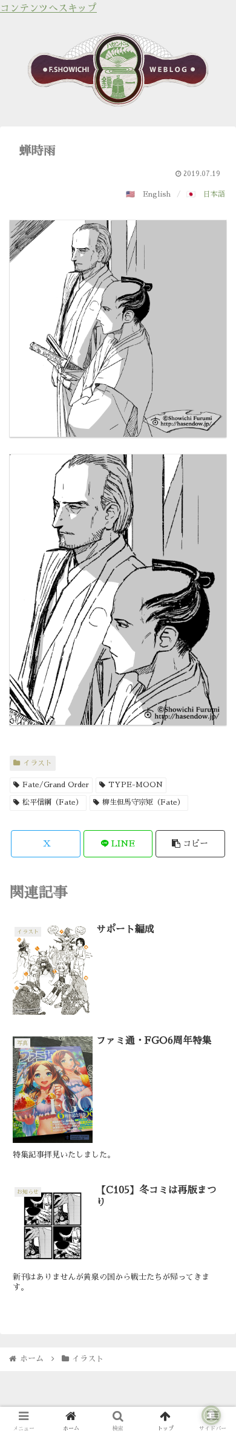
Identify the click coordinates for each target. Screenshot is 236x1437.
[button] (190, 843)
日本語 (214, 194)
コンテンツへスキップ (48, 8)
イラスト (37, 763)
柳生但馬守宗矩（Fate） (143, 802)
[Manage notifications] (211, 1415)
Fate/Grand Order (55, 784)
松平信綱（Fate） (52, 802)
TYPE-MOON (135, 784)
